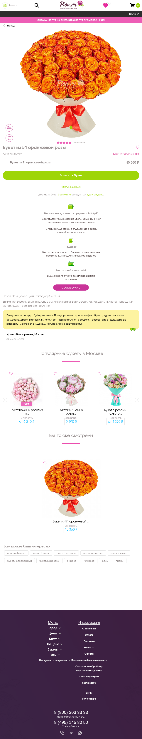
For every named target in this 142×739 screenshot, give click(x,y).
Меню (12, 5)
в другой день (95, 194)
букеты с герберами (19, 560)
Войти (132, 14)
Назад (11, 25)
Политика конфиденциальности (89, 660)
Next (137, 400)
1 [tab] (71, 127)
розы (105, 560)
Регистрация (89, 698)
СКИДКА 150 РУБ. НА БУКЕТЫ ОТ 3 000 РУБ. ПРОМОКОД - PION (71, 20)
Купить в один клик (71, 186)
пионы (120, 560)
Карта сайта (89, 682)
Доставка (89, 641)
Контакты (89, 647)
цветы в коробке (93, 553)
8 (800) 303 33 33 (71, 712)
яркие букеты (41, 553)
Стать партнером (89, 676)
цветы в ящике (119, 553)
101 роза (89, 560)
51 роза (71, 560)
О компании (89, 628)
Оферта (89, 653)
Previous (5, 400)
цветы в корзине (66, 553)
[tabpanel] (71, 84)
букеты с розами (49, 560)
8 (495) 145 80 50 (71, 722)
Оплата (89, 635)
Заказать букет (71, 175)
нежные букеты (16, 553)
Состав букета (71, 287)
